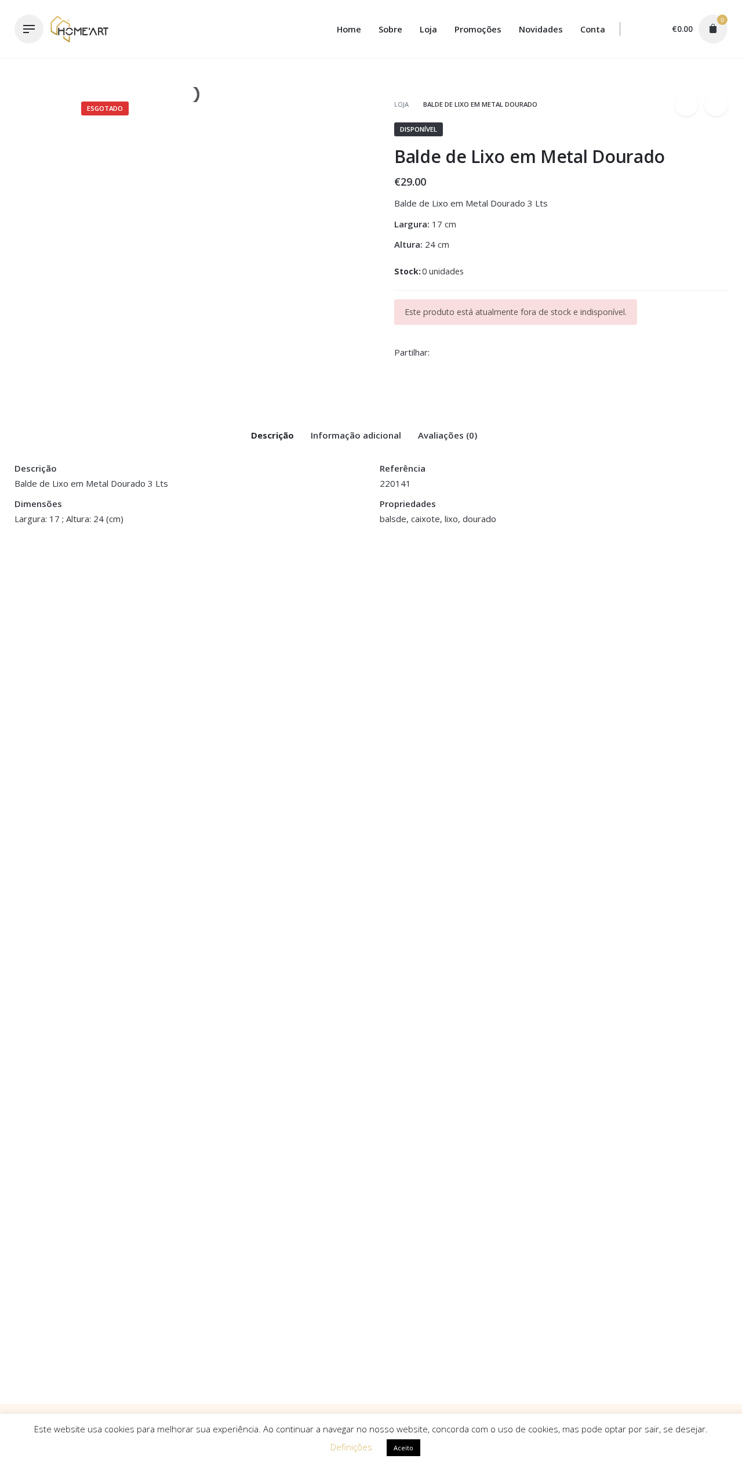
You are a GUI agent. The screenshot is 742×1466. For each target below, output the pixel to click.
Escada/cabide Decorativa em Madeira (277, 726)
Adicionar (34, 738)
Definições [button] (351, 1447)
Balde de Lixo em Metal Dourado (609, 72)
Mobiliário (281, 699)
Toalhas (59, 699)
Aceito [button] (403, 1447)
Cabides (242, 699)
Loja (402, 104)
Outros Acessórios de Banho (252, 712)
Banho (574, 83)
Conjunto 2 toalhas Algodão (73, 712)
